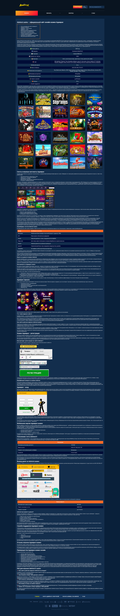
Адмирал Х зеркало (25, 27)
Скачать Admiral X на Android (70, 596)
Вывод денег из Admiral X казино (27, 32)
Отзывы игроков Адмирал (26, 34)
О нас (93, 13)
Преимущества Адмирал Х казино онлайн (29, 35)
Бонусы (71, 13)
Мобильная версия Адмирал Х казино (28, 30)
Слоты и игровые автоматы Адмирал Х (29, 26)
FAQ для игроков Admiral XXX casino (28, 36)
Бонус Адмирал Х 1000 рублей (51, 596)
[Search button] (103, 7)
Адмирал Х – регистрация (26, 28)
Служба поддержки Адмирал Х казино (29, 33)
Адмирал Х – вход (24, 29)
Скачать (48, 13)
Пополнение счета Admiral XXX (27, 31)
